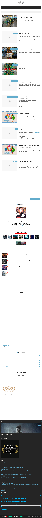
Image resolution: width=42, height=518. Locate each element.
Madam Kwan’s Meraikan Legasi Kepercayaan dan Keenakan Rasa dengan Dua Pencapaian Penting (20, 484)
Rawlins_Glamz (20, 516)
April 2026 (21, 362)
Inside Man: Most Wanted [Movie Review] (17, 272)
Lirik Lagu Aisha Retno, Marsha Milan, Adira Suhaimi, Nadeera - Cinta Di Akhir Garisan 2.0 (17, 470)
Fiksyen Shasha (4, 462)
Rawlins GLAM (22, 34)
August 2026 (21, 355)
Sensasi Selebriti (4, 466)
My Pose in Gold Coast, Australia (28, 49)
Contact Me (34, 516)
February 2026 (21, 366)
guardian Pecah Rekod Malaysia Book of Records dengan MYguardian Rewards (16, 474)
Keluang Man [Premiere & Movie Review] (17, 254)
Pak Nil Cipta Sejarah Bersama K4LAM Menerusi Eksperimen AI (12, 467)
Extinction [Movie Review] (6, 434)
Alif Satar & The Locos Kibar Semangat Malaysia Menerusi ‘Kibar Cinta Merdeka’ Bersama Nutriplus (19, 488)
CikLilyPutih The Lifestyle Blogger (7, 483)
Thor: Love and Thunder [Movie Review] (17, 266)
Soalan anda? (23, 97)
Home (29, 516)
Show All (3, 490)
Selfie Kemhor (23, 129)
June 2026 (21, 359)
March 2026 (21, 364)
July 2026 (21, 357)
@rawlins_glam (6, 345)
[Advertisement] (21, 183)
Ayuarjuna (3, 473)
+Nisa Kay (37, 132)
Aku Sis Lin (3, 476)
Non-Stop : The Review (25, 33)
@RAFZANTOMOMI (4, 469)
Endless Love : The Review (26, 81)
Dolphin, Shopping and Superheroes (29, 145)
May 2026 (21, 360)
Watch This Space (24, 113)
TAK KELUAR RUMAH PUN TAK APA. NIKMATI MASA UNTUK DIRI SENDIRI (13, 477)
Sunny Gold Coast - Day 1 (26, 17)
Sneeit (39, 512)
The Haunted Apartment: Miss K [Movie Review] (19, 260)
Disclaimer (39, 516)
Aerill (2, 480)
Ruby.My (2, 486)
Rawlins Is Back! (23, 65)
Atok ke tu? (3, 463)
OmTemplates (10, 516)
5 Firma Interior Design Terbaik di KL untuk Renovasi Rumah (12, 481)
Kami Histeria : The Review (26, 161)
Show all (38, 12)
